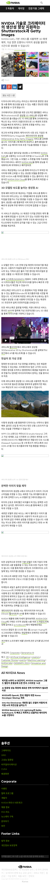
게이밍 (21, 8)
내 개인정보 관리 (26, 869)
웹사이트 (13, 347)
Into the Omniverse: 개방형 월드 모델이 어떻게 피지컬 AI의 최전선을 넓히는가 (24, 704)
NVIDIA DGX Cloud (16, 179)
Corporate (15, 652)
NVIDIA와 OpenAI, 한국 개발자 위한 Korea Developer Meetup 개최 (21, 696)
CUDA (4, 769)
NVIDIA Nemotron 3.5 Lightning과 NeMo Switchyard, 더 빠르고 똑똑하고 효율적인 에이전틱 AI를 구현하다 (24, 713)
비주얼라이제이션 (9, 764)
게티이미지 (6, 610)
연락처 (31, 876)
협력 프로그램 (7, 793)
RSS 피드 (5, 812)
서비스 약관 (38, 873)
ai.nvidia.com (20, 624)
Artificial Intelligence (20, 657)
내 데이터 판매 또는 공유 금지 (18, 873)
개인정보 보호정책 (9, 845)
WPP (10, 310)
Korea (25, 881)
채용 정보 (5, 807)
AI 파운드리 (42, 621)
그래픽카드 (6, 750)
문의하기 (5, 821)
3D (7, 657)
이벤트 (4, 788)
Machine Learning (36, 660)
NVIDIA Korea (20, 49)
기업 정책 (11, 876)
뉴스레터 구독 (7, 816)
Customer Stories (9, 660)
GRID (3, 755)
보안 (3, 826)
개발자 (4, 798)
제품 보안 (22, 876)
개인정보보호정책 (9, 869)
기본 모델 (26, 562)
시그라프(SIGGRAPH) (15, 279)
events (22, 660)
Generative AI (27, 652)
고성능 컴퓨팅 (7, 759)
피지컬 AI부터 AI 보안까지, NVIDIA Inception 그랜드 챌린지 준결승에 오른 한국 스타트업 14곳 (24, 681)
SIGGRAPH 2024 (22, 663)
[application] (25, 404)
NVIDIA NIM (27, 162)
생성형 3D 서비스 (27, 115)
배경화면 (5, 774)
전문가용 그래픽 (36, 8)
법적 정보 (5, 841)
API (20, 613)
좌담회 (24, 633)
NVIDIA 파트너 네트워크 (11, 802)
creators (36, 657)
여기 (3, 353)
